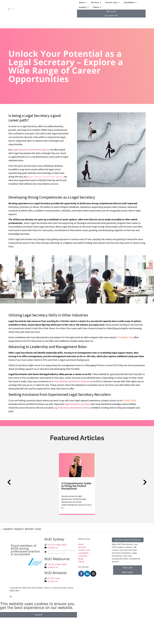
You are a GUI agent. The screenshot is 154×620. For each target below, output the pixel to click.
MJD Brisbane (56, 573)
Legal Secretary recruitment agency (31, 149)
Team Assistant (61, 381)
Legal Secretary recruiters (77, 403)
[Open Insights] (88, 7)
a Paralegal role (124, 337)
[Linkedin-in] (87, 574)
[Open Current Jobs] (119, 2)
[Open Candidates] (136, 2)
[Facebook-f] (81, 574)
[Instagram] (93, 574)
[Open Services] (100, 2)
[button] (9, 482)
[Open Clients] (101, 7)
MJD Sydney (54, 539)
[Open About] (86, 2)
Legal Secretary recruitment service (71, 407)
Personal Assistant (80, 381)
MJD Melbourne (57, 559)
